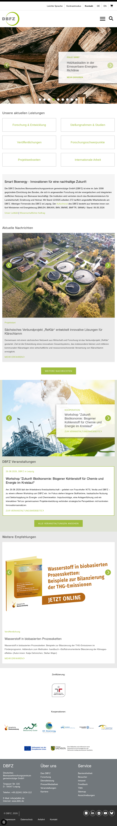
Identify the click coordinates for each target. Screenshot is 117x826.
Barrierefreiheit (85, 773)
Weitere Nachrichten (58, 370)
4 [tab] (53, 99)
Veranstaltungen (48, 788)
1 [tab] (40, 99)
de (98, 6)
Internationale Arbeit (88, 159)
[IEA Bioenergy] (49, 736)
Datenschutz (27, 819)
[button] (74, 6)
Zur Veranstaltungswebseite (82, 431)
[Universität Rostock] (87, 736)
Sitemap (82, 791)
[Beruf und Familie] (58, 698)
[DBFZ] (10, 18)
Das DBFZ (46, 773)
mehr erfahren (75, 77)
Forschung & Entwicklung (29, 124)
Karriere (44, 791)
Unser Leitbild (11, 213)
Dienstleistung (47, 780)
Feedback (83, 784)
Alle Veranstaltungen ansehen (58, 523)
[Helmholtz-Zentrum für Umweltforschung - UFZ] (68, 736)
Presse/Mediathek (49, 784)
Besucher (82, 777)
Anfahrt (41, 819)
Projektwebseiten (29, 159)
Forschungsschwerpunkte (88, 142)
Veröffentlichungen (29, 142)
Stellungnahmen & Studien (87, 124)
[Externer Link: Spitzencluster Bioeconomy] (30, 736)
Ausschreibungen (86, 795)
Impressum (10, 819)
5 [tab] (58, 99)
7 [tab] (67, 99)
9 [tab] (76, 99)
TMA (80, 788)
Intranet (81, 780)
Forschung (46, 777)
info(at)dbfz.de (17, 798)
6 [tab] (63, 99)
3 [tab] (49, 99)
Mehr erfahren (14, 357)
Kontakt (53, 819)
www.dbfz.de (18, 801)
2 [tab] (44, 99)
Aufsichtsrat (62, 203)
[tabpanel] (58, 65)
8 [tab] (72, 99)
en (105, 6)
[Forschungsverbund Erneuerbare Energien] (105, 736)
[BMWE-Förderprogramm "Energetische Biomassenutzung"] (12, 736)
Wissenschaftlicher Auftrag (32, 213)
